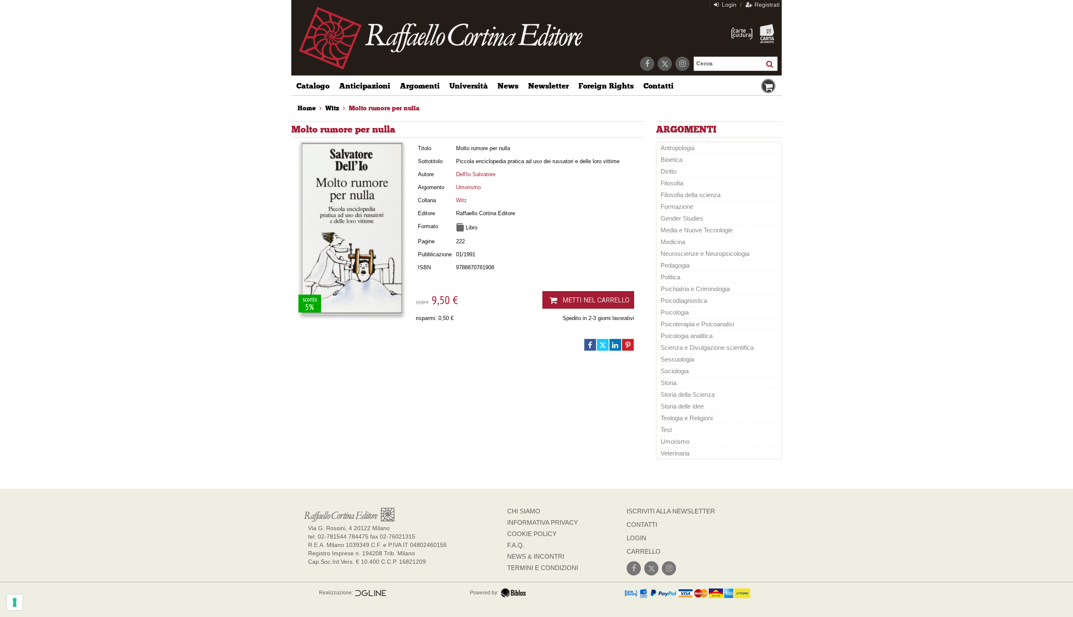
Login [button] (728, 4)
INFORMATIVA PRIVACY (542, 522)
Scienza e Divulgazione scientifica (707, 347)
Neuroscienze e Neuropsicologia (705, 253)
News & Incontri (535, 556)
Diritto (668, 171)
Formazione (677, 206)
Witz (461, 200)
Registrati (766, 4)
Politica (670, 277)
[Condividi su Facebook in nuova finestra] (590, 345)
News (508, 86)
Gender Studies (682, 218)
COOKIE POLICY (532, 533)
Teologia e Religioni (687, 418)
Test (666, 429)
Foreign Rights (606, 86)
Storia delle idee (682, 406)
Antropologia (678, 147)
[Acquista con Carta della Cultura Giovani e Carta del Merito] (741, 33)
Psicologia (675, 312)
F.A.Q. (515, 545)
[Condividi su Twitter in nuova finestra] (603, 345)
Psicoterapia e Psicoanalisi (697, 324)
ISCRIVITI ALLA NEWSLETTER (671, 511)
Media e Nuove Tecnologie (697, 230)
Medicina (673, 241)
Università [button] (468, 86)
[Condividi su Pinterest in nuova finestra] (628, 345)
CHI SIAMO (523, 511)
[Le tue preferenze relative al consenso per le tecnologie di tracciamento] (15, 602)
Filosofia (672, 183)
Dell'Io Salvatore (475, 174)
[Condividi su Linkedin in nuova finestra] (615, 345)
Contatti (658, 86)
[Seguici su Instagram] (682, 64)
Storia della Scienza (688, 394)
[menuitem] (307, 108)
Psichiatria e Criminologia (695, 288)
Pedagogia (675, 265)
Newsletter (548, 86)
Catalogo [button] (312, 86)
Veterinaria (675, 453)
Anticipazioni (364, 86)
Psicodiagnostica (684, 300)
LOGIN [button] (636, 538)
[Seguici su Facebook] (647, 64)
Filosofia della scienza (691, 194)
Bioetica (671, 159)
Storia (668, 382)
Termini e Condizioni (542, 567)
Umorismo (468, 187)
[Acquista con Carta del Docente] (767, 33)
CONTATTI (642, 524)
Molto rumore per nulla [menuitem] (384, 108)
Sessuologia (677, 359)
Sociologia (675, 371)
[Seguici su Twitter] (665, 64)
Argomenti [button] (420, 86)
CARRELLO (644, 551)
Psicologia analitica (687, 335)
